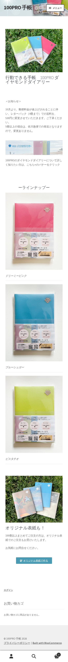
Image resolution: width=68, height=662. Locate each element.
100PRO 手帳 (18, 7)
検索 (34, 656)
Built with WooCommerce (47, 643)
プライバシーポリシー (17, 643)
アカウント (11, 656)
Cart (52, 653)
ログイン (8, 590)
